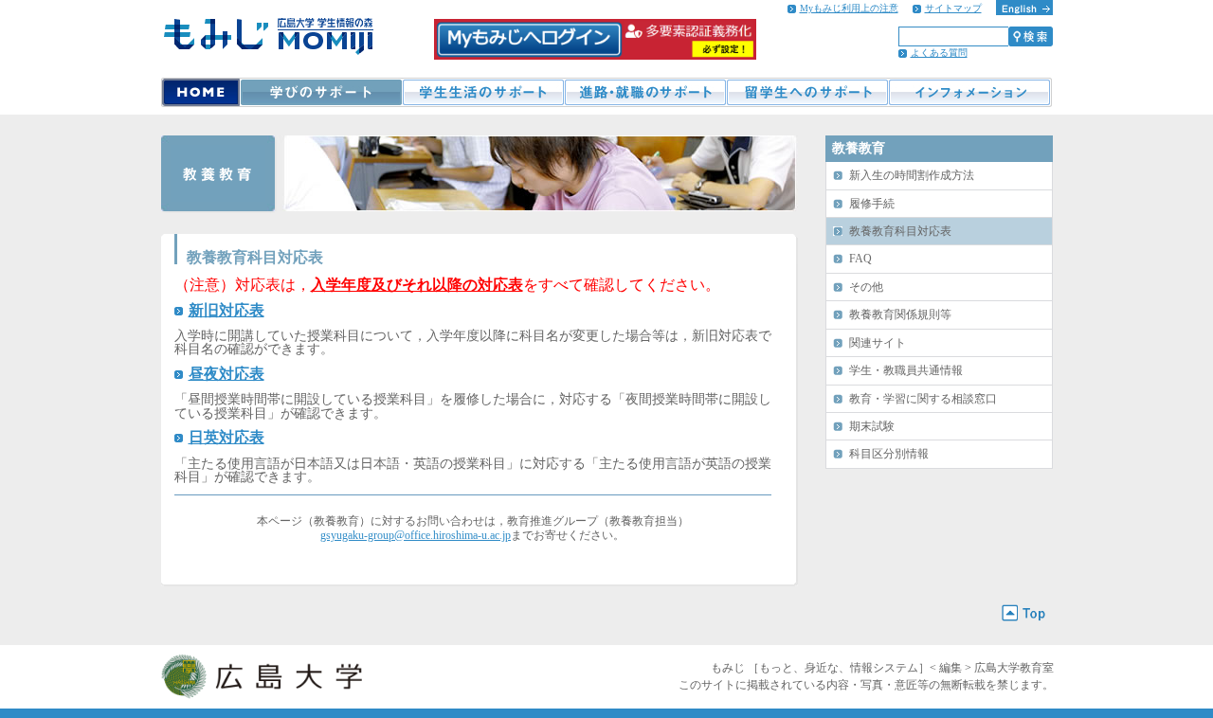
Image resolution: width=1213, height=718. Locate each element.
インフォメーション (970, 92)
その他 (866, 287)
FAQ (860, 258)
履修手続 (872, 203)
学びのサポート (321, 92)
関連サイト (877, 343)
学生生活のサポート (483, 92)
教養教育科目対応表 (900, 231)
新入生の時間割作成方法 (911, 175)
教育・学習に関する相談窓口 (923, 398)
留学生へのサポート (807, 92)
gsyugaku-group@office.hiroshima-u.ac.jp (415, 535)
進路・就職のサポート (645, 92)
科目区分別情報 (889, 453)
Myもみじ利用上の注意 (849, 8)
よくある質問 (939, 52)
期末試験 (872, 426)
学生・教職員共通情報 (906, 370)
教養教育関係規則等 (900, 314)
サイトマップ (953, 8)
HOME (200, 92)
